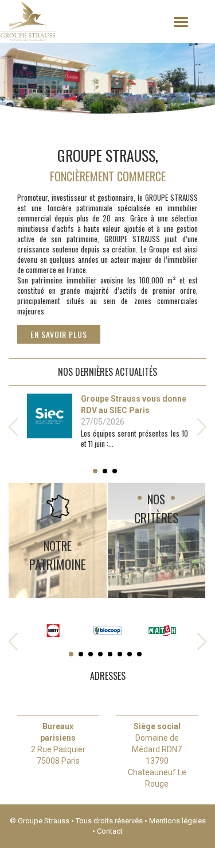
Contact (110, 831)
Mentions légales (177, 820)
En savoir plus (58, 334)
